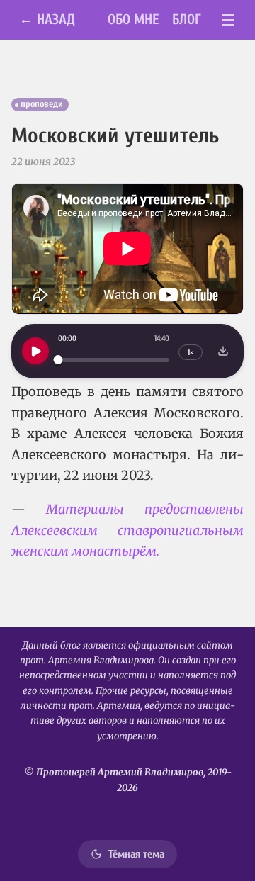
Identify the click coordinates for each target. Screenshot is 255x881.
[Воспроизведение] (35, 350)
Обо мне (133, 19)
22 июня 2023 (43, 161)
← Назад (47, 19)
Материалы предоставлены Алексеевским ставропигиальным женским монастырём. (127, 530)
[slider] (113, 359)
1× (190, 352)
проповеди (42, 104)
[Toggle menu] (228, 20)
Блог (186, 19)
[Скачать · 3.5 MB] (223, 350)
